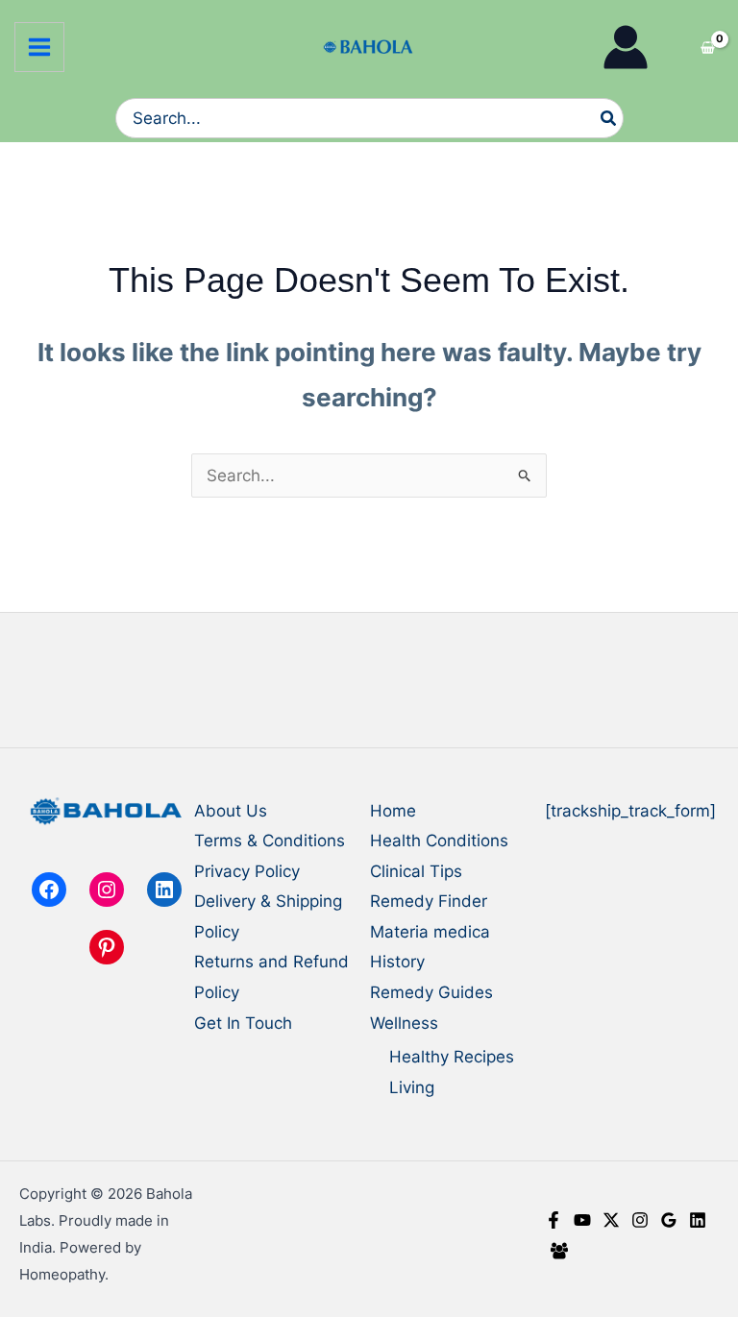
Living (411, 1087)
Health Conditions (439, 840)
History (397, 961)
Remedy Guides (431, 992)
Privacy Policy (247, 871)
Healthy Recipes (451, 1056)
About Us (230, 810)
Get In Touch (243, 1023)
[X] (611, 1220)
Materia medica (430, 931)
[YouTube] (582, 1220)
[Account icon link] (626, 47)
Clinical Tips (416, 871)
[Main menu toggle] (39, 47)
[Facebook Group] (559, 1250)
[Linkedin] (697, 1220)
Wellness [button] (404, 1023)
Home (393, 810)
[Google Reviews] (668, 1220)
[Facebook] (553, 1220)
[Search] (609, 118)
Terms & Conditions (269, 840)
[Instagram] (640, 1220)
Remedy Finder (428, 901)
